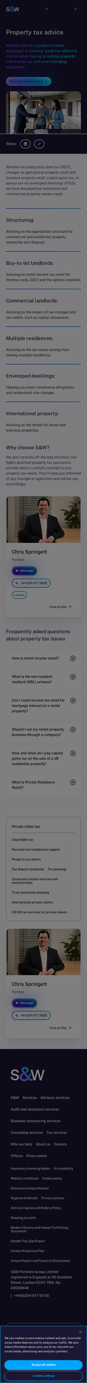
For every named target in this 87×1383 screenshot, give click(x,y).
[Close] (80, 1332)
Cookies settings (44, 1375)
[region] (43, 1354)
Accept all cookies (43, 1364)
